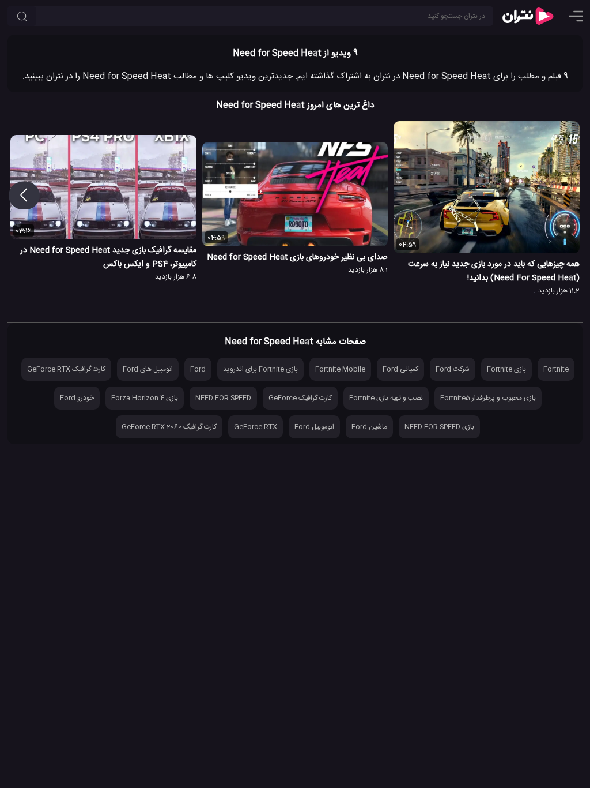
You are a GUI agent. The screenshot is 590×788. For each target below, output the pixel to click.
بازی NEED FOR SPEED (439, 427)
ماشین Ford (369, 427)
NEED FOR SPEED (223, 398)
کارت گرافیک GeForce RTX (66, 369)
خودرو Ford (77, 398)
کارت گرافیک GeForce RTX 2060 (169, 427)
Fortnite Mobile (340, 369)
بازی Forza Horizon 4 (144, 398)
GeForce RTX (255, 427)
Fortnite (556, 369)
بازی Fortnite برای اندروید (260, 369)
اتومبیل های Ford (148, 369)
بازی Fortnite (506, 369)
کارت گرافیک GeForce (300, 398)
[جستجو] (21, 16)
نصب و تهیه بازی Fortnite (386, 398)
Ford (198, 369)
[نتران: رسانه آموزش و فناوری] (528, 16)
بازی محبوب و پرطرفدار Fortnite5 (488, 398)
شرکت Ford (453, 369)
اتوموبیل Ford (314, 427)
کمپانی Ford (400, 369)
